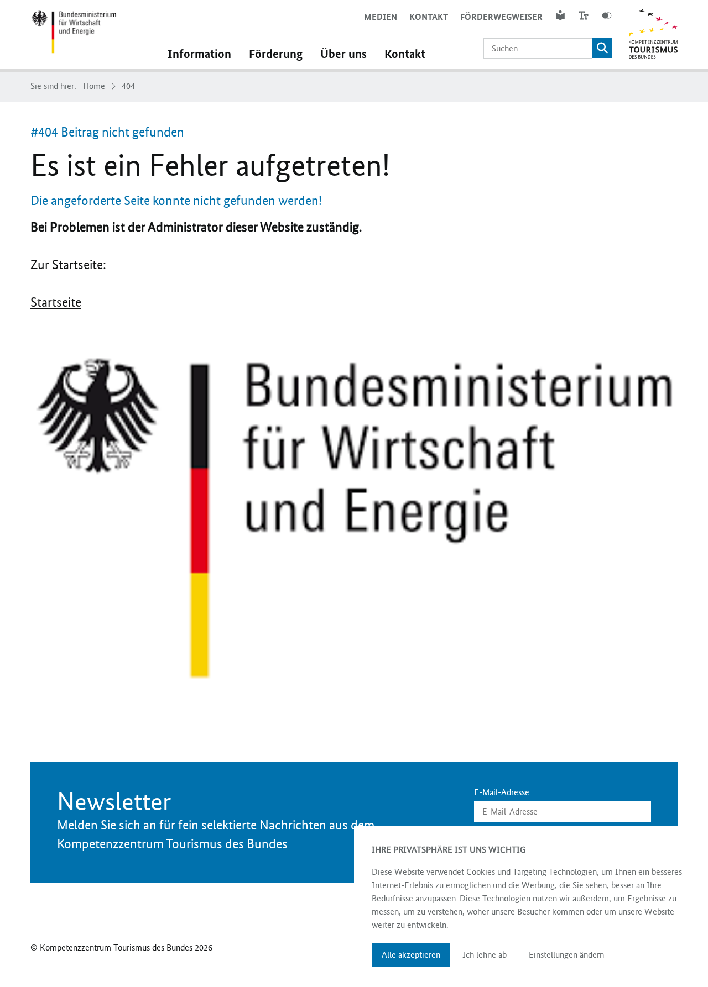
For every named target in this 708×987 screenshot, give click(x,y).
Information (199, 54)
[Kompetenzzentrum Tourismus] (73, 34)
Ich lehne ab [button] (484, 954)
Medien (380, 17)
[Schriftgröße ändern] (583, 15)
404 (128, 86)
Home (94, 86)
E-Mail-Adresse (501, 792)
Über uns (343, 54)
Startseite (55, 302)
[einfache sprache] (560, 15)
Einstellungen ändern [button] (566, 954)
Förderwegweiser (501, 17)
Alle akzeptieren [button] (411, 954)
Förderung (276, 54)
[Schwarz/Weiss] (606, 15)
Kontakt (428, 17)
